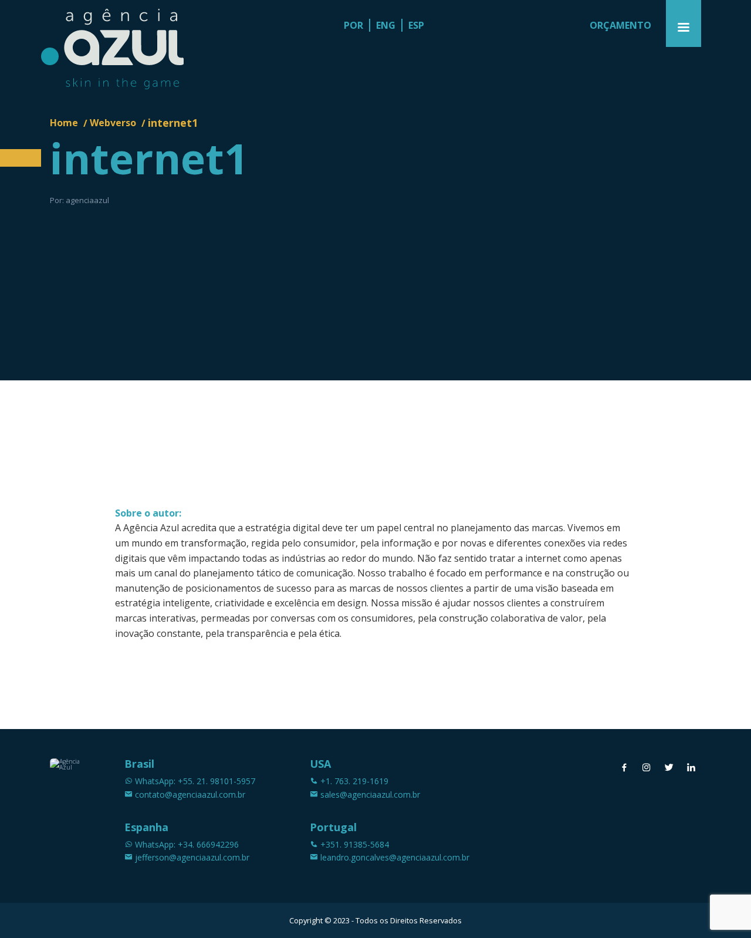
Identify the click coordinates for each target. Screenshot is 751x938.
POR (353, 25)
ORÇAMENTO (620, 25)
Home (64, 122)
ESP (416, 25)
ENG (385, 25)
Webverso (113, 122)
